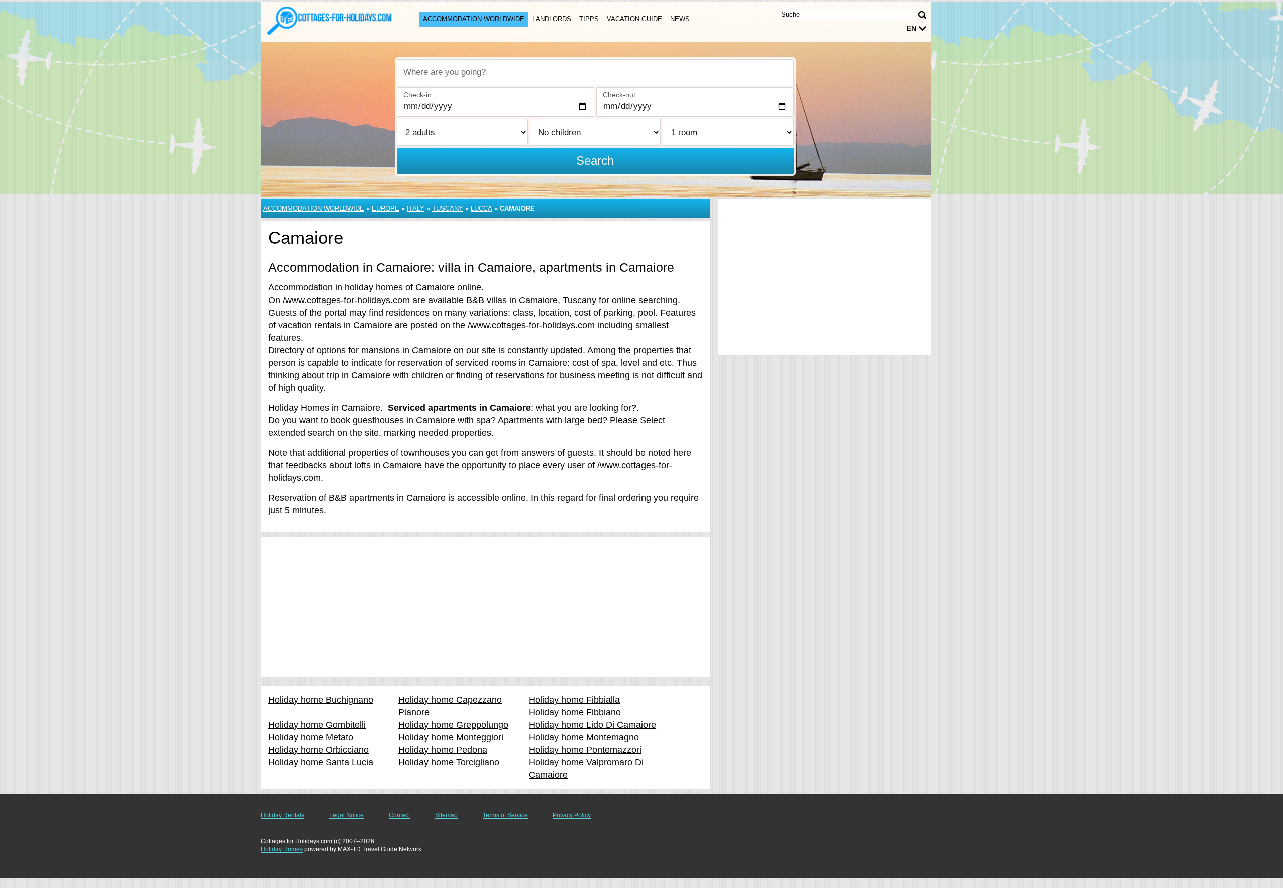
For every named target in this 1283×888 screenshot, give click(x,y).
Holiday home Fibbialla (574, 700)
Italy (415, 208)
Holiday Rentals (282, 815)
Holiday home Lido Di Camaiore (592, 725)
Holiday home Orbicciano (318, 750)
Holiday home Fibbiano (575, 712)
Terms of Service (505, 815)
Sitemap (446, 815)
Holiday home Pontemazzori (585, 750)
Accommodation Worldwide (473, 19)
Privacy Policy (572, 815)
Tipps (589, 19)
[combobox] (595, 72)
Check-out (619, 95)
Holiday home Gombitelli (317, 725)
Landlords (551, 19)
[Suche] (922, 15)
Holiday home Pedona (442, 750)
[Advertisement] (485, 607)
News (680, 19)
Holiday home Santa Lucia (320, 762)
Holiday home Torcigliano (448, 762)
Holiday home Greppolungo (453, 725)
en (911, 28)
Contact (399, 815)
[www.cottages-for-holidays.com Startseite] (329, 21)
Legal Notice (346, 815)
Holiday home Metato (310, 737)
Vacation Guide (634, 19)
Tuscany (447, 208)
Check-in (417, 95)
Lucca (481, 208)
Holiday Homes (282, 849)
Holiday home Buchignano (320, 700)
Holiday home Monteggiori (450, 737)
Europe (385, 208)
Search (595, 160)
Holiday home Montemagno (584, 737)
